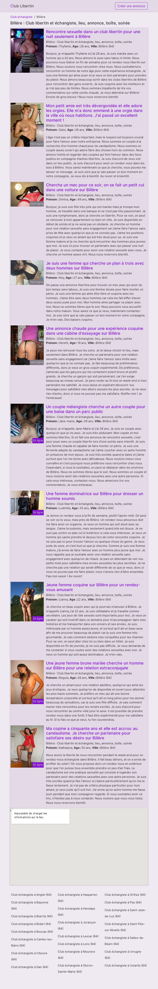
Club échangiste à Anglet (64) (31, 894)
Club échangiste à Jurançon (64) (77, 925)
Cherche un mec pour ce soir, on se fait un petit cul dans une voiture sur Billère (95, 187)
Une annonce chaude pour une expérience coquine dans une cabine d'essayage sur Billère (94, 331)
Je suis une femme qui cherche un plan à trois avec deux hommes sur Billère (95, 265)
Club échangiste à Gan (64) (29, 967)
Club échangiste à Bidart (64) (31, 924)
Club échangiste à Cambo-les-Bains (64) (32, 942)
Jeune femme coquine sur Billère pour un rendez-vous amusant (93, 587)
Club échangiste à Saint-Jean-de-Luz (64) (125, 913)
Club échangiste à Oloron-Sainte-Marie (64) (76, 968)
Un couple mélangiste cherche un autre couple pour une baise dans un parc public (95, 409)
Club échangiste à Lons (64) (77, 944)
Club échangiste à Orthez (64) (125, 894)
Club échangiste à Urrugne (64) (123, 955)
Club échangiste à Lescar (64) (78, 936)
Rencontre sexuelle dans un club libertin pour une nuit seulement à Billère (93, 34)
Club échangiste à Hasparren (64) (77, 898)
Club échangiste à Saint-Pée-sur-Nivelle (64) (125, 927)
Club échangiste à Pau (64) (123, 902)
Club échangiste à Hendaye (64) (76, 911)
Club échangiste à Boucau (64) (32, 931)
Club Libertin (22, 6)
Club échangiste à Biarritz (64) (32, 916)
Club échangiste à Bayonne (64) (29, 905)
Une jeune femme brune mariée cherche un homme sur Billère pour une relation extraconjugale (95, 665)
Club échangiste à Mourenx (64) (76, 955)
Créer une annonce (131, 6)
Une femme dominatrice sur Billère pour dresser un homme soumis (94, 496)
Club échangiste (21, 17)
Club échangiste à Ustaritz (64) (126, 965)
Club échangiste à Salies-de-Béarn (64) (124, 941)
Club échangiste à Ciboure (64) (29, 956)
